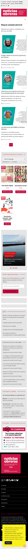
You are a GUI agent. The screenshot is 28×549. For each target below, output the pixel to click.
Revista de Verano (9, 256)
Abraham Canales (7, 139)
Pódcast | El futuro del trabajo (13, 342)
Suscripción (15, 1)
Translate (14, 162)
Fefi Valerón (8, 263)
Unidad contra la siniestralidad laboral (13, 329)
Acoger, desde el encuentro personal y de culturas (13, 56)
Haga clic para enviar (10, 291)
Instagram (6, 5)
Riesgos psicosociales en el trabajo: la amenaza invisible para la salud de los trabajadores (13, 348)
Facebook (1, 5)
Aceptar (8, 542)
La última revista (5, 3)
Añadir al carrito (7, 191)
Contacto (9, 1)
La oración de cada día (10, 253)
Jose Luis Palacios (7, 103)
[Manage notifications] (24, 546)
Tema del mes (6, 404)
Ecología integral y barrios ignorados (12, 322)
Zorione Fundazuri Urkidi (8, 67)
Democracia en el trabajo (9, 326)
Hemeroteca (4, 503)
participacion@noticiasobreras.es (12, 416)
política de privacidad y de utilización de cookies (11, 530)
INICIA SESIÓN (19, 3)
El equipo (3, 489)
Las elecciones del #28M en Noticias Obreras (13, 128)
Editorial (5, 398)
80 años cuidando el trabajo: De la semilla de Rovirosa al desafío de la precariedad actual (14, 317)
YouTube (8, 5)
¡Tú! (5, 311)
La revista (3, 1)
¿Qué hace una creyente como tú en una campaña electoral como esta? (12, 92)
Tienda (12, 3)
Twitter (4, 5)
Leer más (7, 224)
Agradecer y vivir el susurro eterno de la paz (13, 260)
